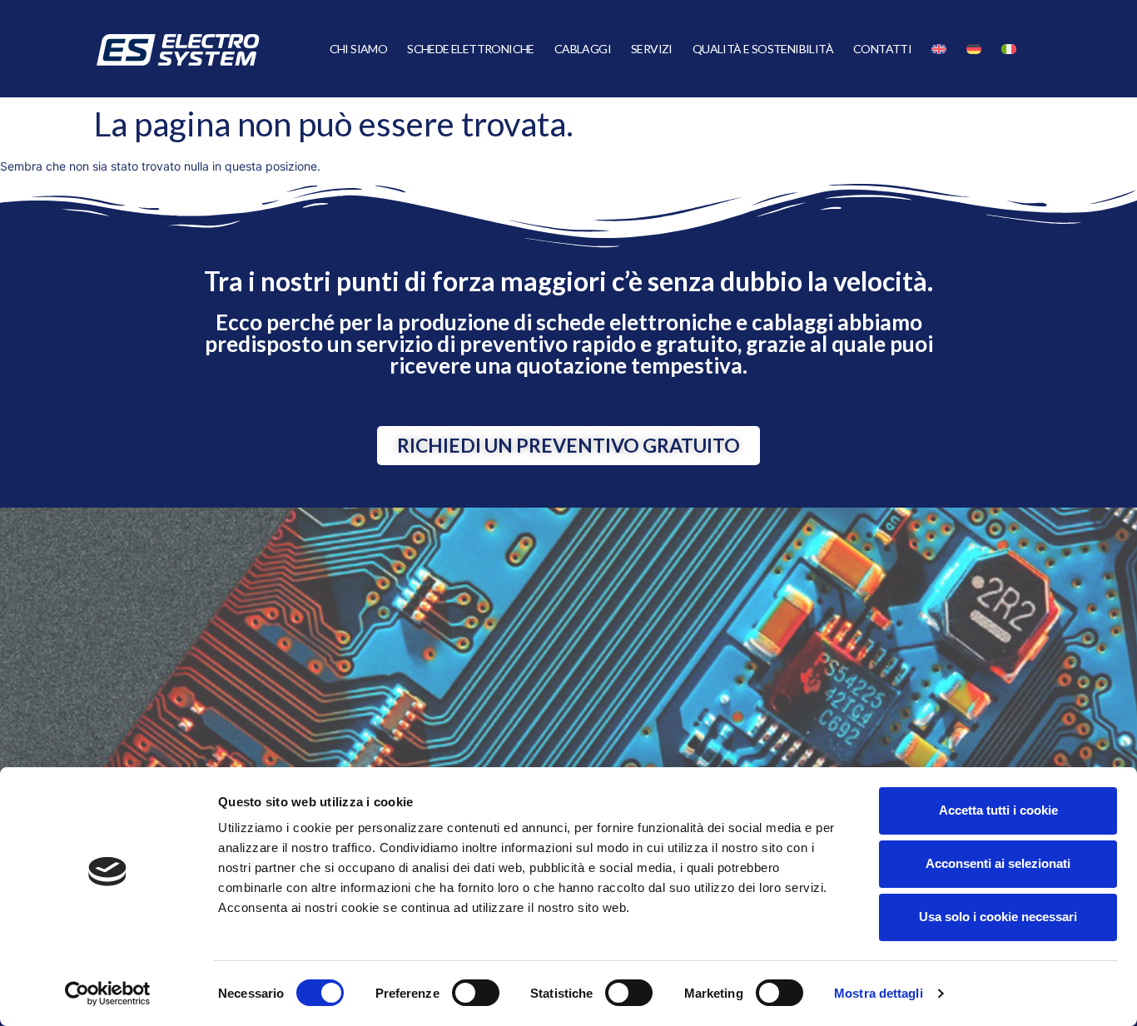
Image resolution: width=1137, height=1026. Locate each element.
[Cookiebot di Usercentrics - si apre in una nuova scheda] (108, 993)
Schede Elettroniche (470, 49)
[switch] (475, 992)
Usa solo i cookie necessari (998, 917)
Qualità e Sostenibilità (763, 49)
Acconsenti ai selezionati (998, 863)
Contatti (882, 49)
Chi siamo (359, 49)
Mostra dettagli (878, 993)
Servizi (652, 49)
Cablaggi (582, 49)
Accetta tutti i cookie (998, 810)
